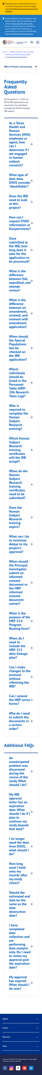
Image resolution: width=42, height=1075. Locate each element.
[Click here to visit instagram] (11, 1068)
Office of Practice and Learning (22, 52)
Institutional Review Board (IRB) (18, 54)
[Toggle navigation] (37, 42)
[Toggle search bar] (31, 42)
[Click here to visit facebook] (4, 1068)
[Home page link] (15, 42)
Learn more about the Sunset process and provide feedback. (21, 8)
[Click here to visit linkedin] (31, 1068)
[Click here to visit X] (18, 1068)
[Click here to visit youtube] (24, 1068)
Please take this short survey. (22, 24)
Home (5, 52)
